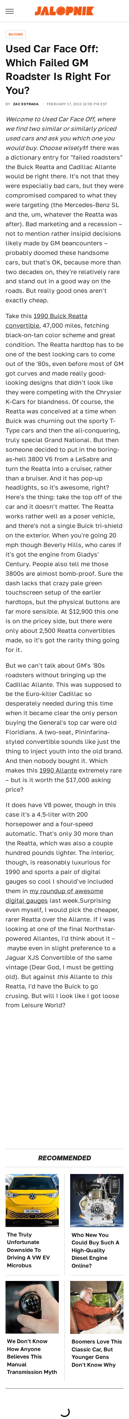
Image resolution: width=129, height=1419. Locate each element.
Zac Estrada (26, 104)
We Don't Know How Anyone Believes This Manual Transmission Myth (32, 1356)
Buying (16, 34)
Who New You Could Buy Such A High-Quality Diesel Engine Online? (95, 1250)
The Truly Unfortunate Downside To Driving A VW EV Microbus (28, 1250)
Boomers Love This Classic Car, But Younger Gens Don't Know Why (97, 1353)
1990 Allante (58, 770)
